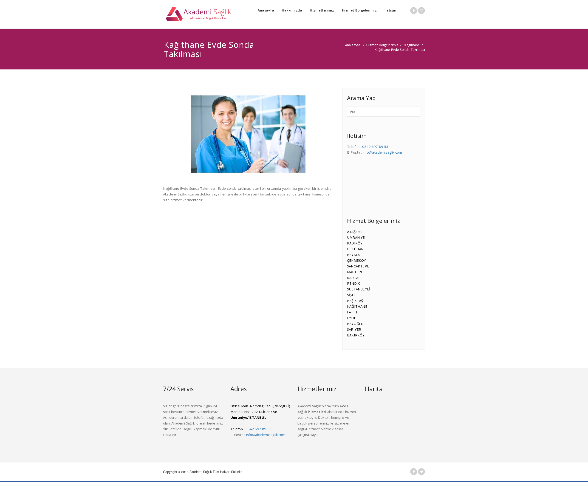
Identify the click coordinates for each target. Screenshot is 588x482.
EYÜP (351, 318)
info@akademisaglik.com (382, 152)
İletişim (390, 10)
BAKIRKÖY (356, 335)
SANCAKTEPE (358, 266)
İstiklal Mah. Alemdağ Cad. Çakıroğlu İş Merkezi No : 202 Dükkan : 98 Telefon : (260, 417)
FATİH (352, 312)
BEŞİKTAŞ (355, 300)
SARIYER (354, 329)
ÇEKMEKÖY (356, 260)
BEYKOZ (354, 254)
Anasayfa (266, 10)
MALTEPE (355, 272)
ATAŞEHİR (355, 231)
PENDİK (353, 283)
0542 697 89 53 (375, 146)
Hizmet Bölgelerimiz (359, 10)
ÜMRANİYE (356, 237)
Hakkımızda (292, 10)
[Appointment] (197, 14)
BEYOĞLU (355, 323)
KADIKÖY (354, 243)
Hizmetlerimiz (322, 10)
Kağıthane (412, 45)
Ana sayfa (352, 45)
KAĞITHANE (357, 306)
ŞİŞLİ (351, 295)
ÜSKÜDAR (355, 249)
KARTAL (353, 277)
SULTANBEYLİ (358, 289)
